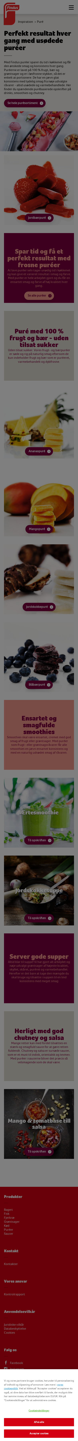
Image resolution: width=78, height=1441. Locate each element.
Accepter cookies (39, 1433)
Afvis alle (39, 1422)
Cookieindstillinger (39, 1410)
